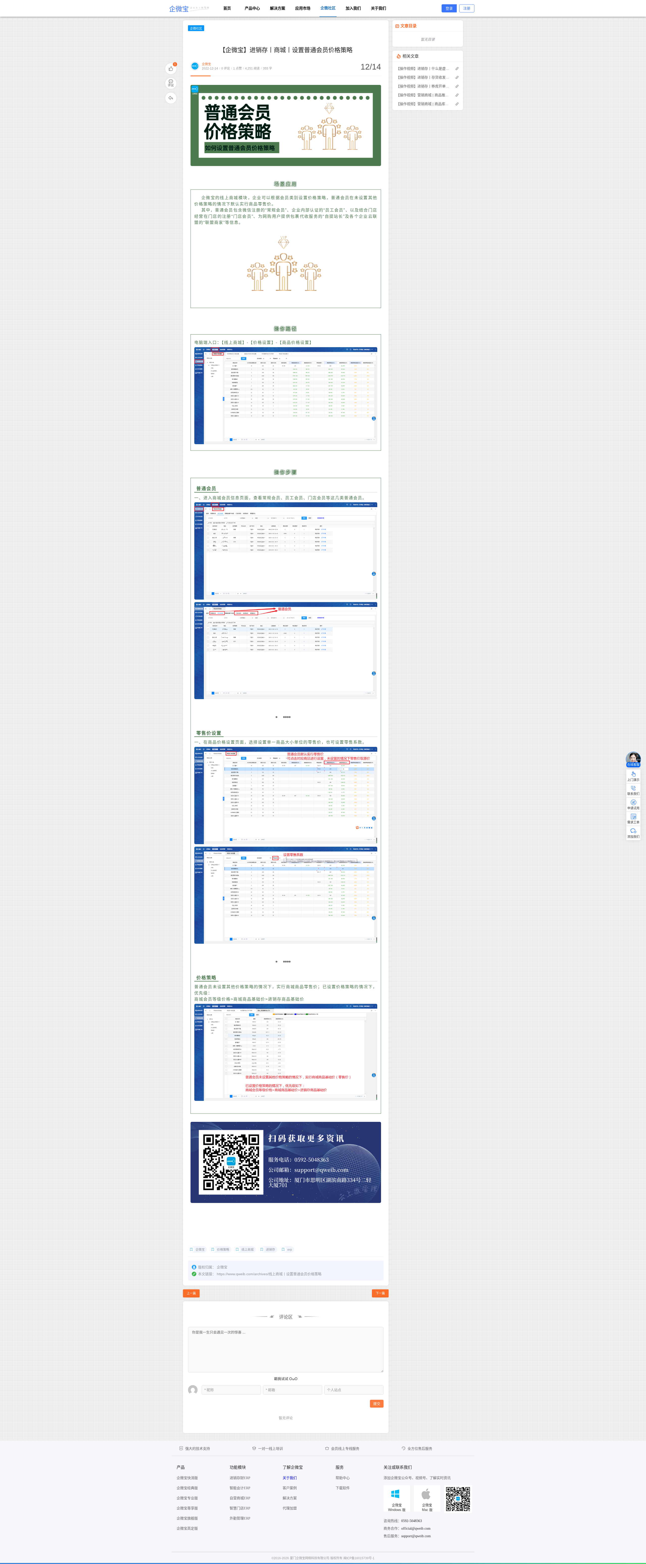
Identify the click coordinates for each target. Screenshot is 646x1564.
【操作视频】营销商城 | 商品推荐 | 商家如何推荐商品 (423, 95)
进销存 (270, 1249)
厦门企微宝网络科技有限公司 (309, 1558)
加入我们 (353, 8)
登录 (449, 8)
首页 (227, 8)
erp (289, 1249)
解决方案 (277, 8)
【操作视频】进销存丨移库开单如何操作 (423, 86)
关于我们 (378, 8)
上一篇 (191, 1293)
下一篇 (380, 1293)
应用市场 (302, 8)
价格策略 (223, 1249)
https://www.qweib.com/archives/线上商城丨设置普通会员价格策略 (269, 1274)
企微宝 (206, 64)
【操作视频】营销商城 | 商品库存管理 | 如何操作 (423, 104)
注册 (466, 8)
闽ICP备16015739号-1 (358, 1558)
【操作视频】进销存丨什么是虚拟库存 (423, 68)
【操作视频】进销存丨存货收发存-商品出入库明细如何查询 (423, 77)
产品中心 (252, 8)
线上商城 (247, 1249)
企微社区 (196, 28)
